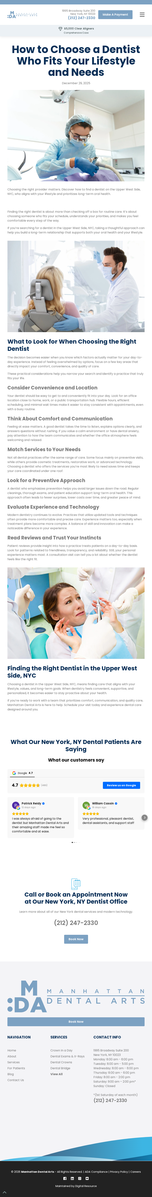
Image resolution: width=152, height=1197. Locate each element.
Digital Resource (86, 1186)
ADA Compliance (96, 1172)
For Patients (16, 1068)
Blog (10, 1074)
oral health (109, 232)
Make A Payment (115, 14)
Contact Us (15, 1080)
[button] (142, 14)
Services (13, 1062)
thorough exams (35, 493)
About (11, 1056)
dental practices (29, 457)
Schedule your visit (77, 705)
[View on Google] (15, 805)
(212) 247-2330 (81, 18)
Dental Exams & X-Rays (67, 1056)
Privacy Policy (119, 1172)
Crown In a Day (61, 1050)
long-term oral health (109, 493)
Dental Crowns (61, 1062)
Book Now (76, 939)
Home (11, 1050)
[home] (22, 14)
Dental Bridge (60, 1068)
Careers (135, 1172)
